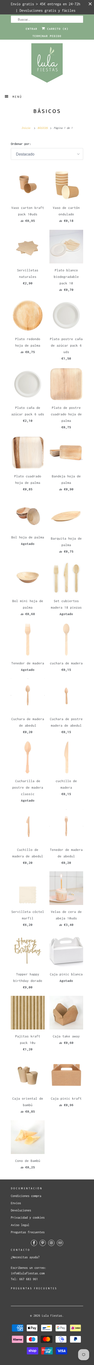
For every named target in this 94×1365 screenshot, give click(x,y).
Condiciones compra (26, 1196)
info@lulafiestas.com (28, 1273)
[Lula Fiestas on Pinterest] (43, 1243)
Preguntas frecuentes (28, 1232)
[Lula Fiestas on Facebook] (34, 1243)
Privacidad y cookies (28, 1217)
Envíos (16, 1203)
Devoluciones (21, 1210)
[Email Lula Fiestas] (60, 1243)
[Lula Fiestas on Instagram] (51, 1243)
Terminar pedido (47, 36)
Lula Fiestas (52, 1315)
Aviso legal (20, 1225)
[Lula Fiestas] (47, 64)
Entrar (31, 28)
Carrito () (56, 28)
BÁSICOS (47, 111)
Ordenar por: (21, 144)
